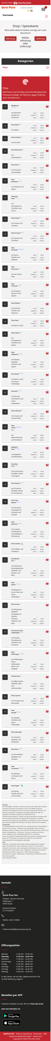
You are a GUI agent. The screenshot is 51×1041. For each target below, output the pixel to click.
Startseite (8, 15)
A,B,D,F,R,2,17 (19, 427)
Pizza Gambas (16, 543)
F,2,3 (15, 560)
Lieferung (40, 38)
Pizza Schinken (16, 137)
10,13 (21, 217)
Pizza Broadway (16, 180)
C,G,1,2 (19, 390)
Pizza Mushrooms (17, 150)
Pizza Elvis (16, 391)
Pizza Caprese (16, 695)
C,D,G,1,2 (21, 373)
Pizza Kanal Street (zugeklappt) (17, 631)
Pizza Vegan (16, 786)
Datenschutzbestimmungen (20, 1036)
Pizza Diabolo (16, 303)
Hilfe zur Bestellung (24, 1034)
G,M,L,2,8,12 (14, 107)
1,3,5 (20, 124)
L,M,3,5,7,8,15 (20, 249)
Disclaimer (37, 1034)
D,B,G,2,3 (20, 523)
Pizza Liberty (16, 333)
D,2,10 (22, 232)
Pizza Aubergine (16, 732)
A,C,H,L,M (17, 448)
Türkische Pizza (14, 197)
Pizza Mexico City (15, 560)
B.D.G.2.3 (18, 502)
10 (21, 410)
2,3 (20, 302)
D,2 (20, 164)
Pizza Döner (16, 749)
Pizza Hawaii (16, 218)
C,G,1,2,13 (19, 712)
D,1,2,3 (16, 465)
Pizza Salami (16, 125)
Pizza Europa (16, 604)
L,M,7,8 (20, 748)
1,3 (21, 137)
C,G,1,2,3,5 (18, 584)
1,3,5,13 (19, 181)
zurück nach (7, 2)
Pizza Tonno (16, 165)
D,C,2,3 (21, 482)
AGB (45, 1034)
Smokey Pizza (16, 676)
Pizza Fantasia (17, 233)
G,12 (20, 268)
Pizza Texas (15, 320)
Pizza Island (17, 374)
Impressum (37, 1036)
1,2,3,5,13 (20, 354)
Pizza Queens (17, 483)
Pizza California (16, 411)
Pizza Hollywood (16, 353)
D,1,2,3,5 (16, 198)
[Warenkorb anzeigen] (43, 9)
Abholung (10, 38)
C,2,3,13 (19, 285)
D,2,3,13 (21, 632)
